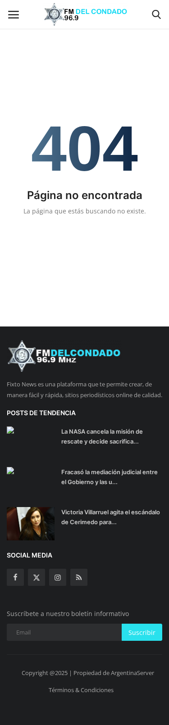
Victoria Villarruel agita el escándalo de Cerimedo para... (110, 517)
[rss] (78, 577)
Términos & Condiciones (81, 690)
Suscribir (141, 632)
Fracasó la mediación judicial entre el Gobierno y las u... (109, 476)
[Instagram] (57, 577)
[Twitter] (36, 577)
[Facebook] (15, 577)
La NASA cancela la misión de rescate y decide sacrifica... (102, 436)
